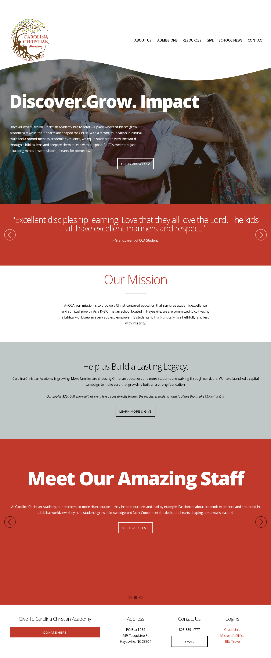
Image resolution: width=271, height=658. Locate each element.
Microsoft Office (232, 635)
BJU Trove (232, 641)
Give (210, 40)
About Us (143, 40)
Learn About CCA (135, 163)
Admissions (167, 40)
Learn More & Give (135, 411)
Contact (256, 40)
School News (231, 40)
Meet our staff (135, 528)
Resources (192, 40)
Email (189, 641)
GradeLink (232, 629)
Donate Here (54, 632)
